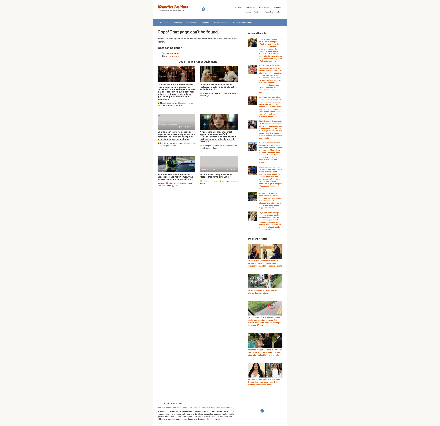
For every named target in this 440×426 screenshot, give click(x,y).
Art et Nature (264, 7)
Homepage (173, 56)
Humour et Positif (252, 12)
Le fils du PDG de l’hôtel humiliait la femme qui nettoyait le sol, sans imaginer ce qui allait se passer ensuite (265, 263)
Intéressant (250, 7)
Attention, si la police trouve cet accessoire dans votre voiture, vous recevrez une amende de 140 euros (175, 177)
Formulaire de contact (210, 408)
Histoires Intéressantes (272, 12)
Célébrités (277, 7)
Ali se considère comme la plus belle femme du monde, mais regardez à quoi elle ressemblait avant (264, 382)
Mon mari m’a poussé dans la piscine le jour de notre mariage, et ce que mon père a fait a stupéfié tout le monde (265, 352)
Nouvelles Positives (173, 6)
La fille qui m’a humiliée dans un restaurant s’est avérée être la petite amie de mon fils (218, 87)
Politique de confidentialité (169, 408)
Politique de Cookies (191, 408)
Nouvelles (238, 7)
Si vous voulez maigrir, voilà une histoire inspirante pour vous (216, 175)
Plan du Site (226, 408)
